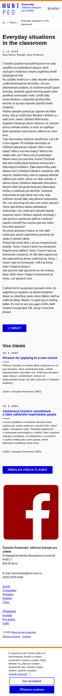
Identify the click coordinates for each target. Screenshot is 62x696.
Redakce (8, 594)
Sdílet (16, 328)
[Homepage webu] (22, 9)
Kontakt (7, 615)
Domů (6, 586)
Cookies (26, 636)
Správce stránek (11, 636)
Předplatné (9, 611)
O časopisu (9, 590)
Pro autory (9, 619)
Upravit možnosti (18, 674)
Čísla (6, 602)
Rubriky (7, 598)
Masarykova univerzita (23, 632)
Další (6, 623)
